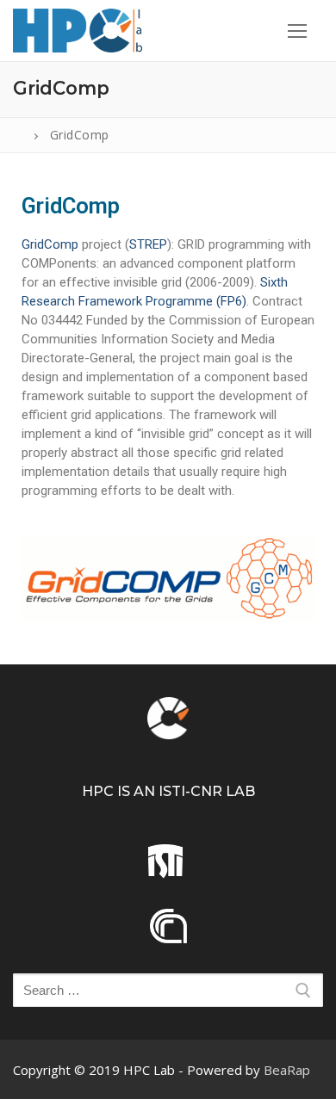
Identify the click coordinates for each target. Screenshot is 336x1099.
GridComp (50, 244)
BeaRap (287, 1069)
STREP (148, 244)
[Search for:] (168, 990)
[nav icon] (297, 30)
